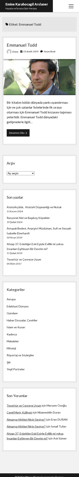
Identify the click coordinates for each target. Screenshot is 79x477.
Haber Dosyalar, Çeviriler (22, 320)
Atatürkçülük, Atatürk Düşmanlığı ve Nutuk (34, 207)
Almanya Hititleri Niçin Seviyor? (26, 419)
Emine (15, 51)
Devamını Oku (19, 134)
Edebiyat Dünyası (18, 306)
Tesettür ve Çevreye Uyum (24, 259)
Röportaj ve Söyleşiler (20, 355)
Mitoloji (11, 348)
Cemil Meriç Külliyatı (19, 412)
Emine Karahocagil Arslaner (26, 4)
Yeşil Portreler (16, 369)
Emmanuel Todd (22, 44)
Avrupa (11, 299)
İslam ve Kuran (16, 327)
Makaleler (13, 341)
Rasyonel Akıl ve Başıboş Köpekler (28, 218)
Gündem (12, 313)
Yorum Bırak (50, 51)
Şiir (9, 362)
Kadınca (12, 334)
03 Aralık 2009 (30, 51)
